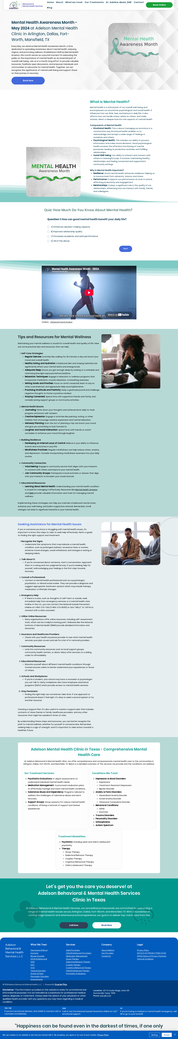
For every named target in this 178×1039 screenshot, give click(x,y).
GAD (32, 962)
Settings (154, 1035)
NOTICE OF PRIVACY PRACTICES (151, 953)
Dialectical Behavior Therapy (78, 962)
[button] (74, 2)
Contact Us (106, 956)
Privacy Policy (143, 950)
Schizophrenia (36, 979)
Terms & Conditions (145, 959)
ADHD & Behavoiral (38, 959)
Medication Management (76, 956)
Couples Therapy (73, 965)
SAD (32, 965)
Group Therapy (72, 959)
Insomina (34, 953)
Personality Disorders (39, 976)
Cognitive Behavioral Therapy (78, 967)
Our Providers (107, 953)
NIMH (31, 493)
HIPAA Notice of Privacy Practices (151, 956)
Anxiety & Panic (37, 973)
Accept (167, 1035)
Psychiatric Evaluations (76, 973)
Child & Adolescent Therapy (78, 970)
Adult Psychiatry (73, 950)
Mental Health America (86, 489)
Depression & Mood (38, 950)
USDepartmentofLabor (61, 322)
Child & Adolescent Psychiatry (78, 953)
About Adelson (108, 950)
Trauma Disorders (38, 970)
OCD (32, 967)
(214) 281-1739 (105, 996)
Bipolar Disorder (37, 956)
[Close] (174, 1035)
